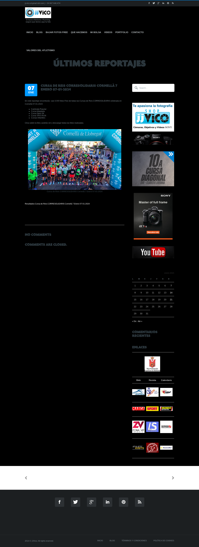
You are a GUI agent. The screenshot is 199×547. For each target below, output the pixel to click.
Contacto (137, 32)
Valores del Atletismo (40, 50)
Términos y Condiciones (134, 541)
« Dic (134, 321)
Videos (108, 32)
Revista (152, 380)
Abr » (140, 321)
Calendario (166, 380)
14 (171, 292)
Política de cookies (163, 541)
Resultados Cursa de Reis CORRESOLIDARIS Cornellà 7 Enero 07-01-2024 (57, 204)
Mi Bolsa (95, 32)
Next (166, 478)
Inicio (29, 32)
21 (171, 299)
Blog (39, 32)
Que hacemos (79, 32)
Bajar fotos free (57, 32)
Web (138, 380)
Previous (35, 478)
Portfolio (121, 32)
